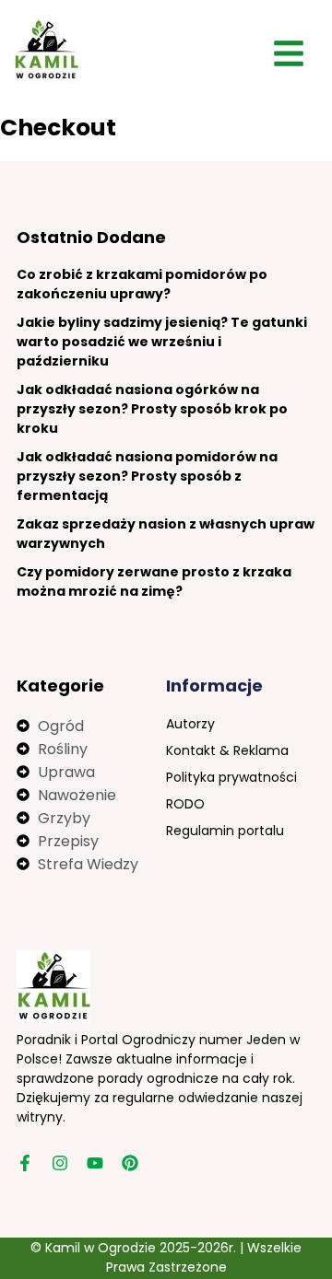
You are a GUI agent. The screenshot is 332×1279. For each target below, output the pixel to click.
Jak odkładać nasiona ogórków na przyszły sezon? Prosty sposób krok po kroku (152, 408)
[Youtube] (95, 1163)
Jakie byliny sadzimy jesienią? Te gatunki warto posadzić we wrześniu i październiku (162, 341)
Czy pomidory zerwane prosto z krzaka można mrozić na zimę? (154, 581)
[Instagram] (60, 1163)
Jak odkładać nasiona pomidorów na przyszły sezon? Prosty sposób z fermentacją (147, 476)
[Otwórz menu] (288, 53)
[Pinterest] (130, 1163)
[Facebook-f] (25, 1163)
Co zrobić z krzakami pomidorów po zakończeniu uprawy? (142, 284)
